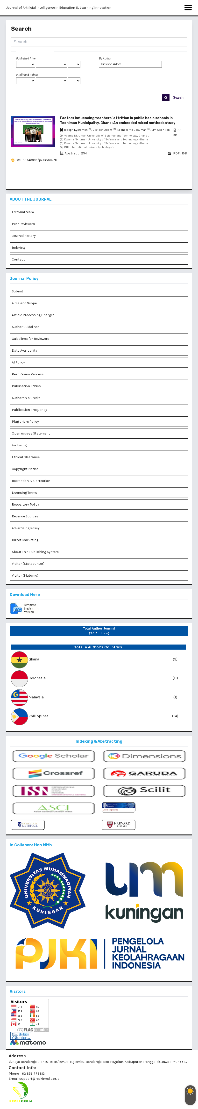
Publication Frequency (29, 410)
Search (178, 97)
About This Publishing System (35, 552)
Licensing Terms (24, 493)
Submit (17, 291)
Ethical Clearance (26, 457)
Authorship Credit (26, 398)
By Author (105, 58)
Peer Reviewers (23, 224)
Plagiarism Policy (25, 422)
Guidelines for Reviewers (30, 339)
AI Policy (18, 362)
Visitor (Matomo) (25, 575)
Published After (26, 58)
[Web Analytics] (99, 1036)
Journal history (24, 236)
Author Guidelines (25, 327)
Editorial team (23, 212)
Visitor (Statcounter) (28, 564)
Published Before (27, 75)
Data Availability (24, 350)
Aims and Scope (24, 303)
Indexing (18, 248)
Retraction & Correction (31, 481)
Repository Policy (25, 504)
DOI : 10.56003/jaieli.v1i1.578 (36, 160)
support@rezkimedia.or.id (39, 1079)
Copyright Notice (25, 469)
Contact (18, 259)
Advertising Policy (26, 528)
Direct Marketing (25, 540)
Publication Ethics (26, 386)
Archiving (19, 445)
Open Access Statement (31, 433)
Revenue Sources (25, 516)
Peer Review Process (28, 374)
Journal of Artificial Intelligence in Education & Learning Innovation (58, 8)
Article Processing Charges (33, 315)
